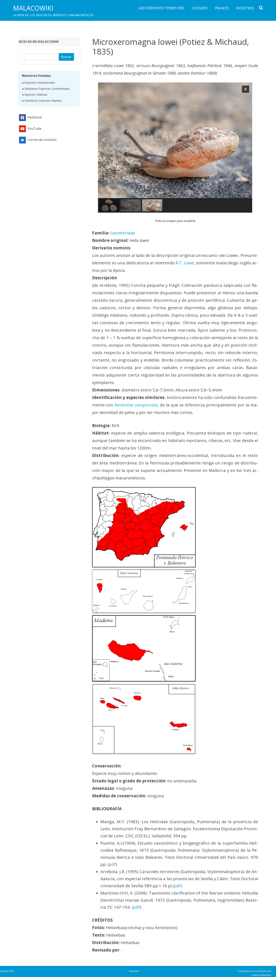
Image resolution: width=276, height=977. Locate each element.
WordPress (266, 975)
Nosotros (245, 8)
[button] (175, 140)
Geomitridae (122, 233)
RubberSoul (243, 971)
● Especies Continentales (38, 82)
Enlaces (222, 8)
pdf (112, 864)
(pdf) (177, 885)
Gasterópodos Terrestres (161, 8)
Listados (200, 8)
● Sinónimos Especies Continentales (46, 89)
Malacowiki (33, 8)
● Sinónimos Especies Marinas (42, 100)
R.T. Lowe (185, 263)
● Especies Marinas (34, 94)
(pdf (136, 907)
